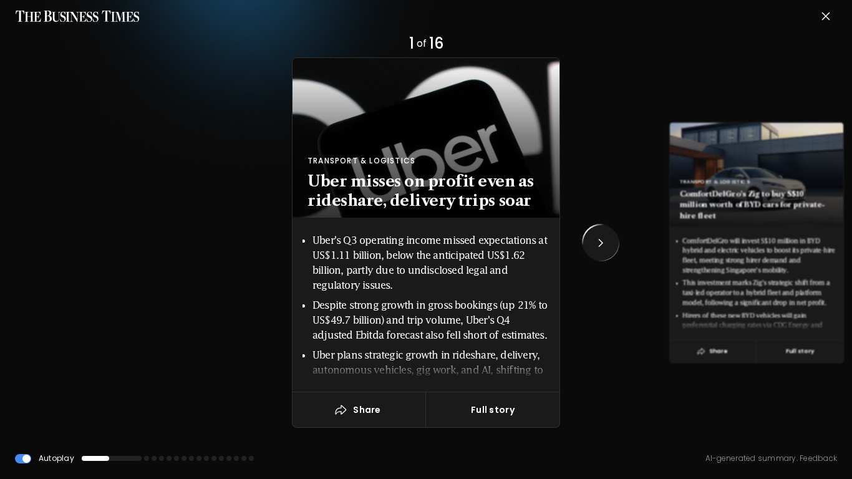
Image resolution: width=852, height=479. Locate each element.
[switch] (23, 458)
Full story (493, 410)
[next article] (600, 242)
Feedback (817, 458)
